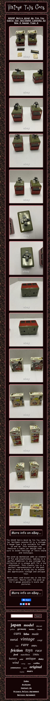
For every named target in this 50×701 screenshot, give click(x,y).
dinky (41, 659)
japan (16, 624)
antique (31, 658)
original (36, 667)
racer (29, 663)
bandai (32, 629)
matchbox (25, 654)
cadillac (36, 663)
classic (39, 629)
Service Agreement (26, 695)
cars (17, 633)
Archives (26, 685)
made (35, 634)
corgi (39, 640)
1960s (36, 654)
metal (14, 639)
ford (16, 654)
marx (30, 671)
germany (21, 629)
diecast (39, 626)
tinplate (22, 672)
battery (13, 658)
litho (26, 634)
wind (15, 662)
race (38, 650)
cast (17, 646)
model (29, 625)
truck (25, 668)
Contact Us (26, 688)
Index (26, 681)
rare (25, 644)
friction (17, 650)
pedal (21, 659)
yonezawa (16, 667)
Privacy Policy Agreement (26, 692)
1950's (34, 646)
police (12, 629)
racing (23, 663)
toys (29, 650)
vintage (28, 638)
